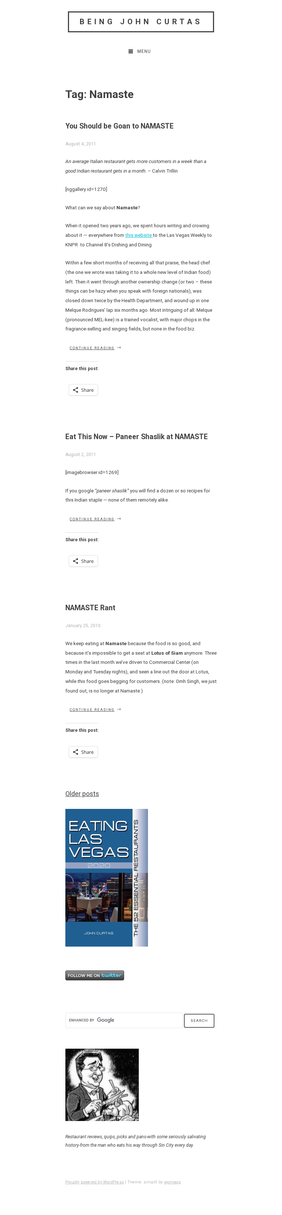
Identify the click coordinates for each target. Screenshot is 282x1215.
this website (139, 235)
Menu (144, 51)
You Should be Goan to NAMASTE (119, 126)
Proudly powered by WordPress (94, 1182)
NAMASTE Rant (90, 608)
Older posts (82, 794)
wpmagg (172, 1182)
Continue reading (96, 347)
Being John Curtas (141, 21)
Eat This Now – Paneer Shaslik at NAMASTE (136, 437)
